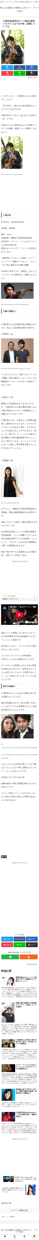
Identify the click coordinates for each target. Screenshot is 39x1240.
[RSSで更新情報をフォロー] (28, 956)
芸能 (4, 856)
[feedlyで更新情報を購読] (10, 956)
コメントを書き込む (19, 1210)
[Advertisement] (19, 85)
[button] (35, 596)
